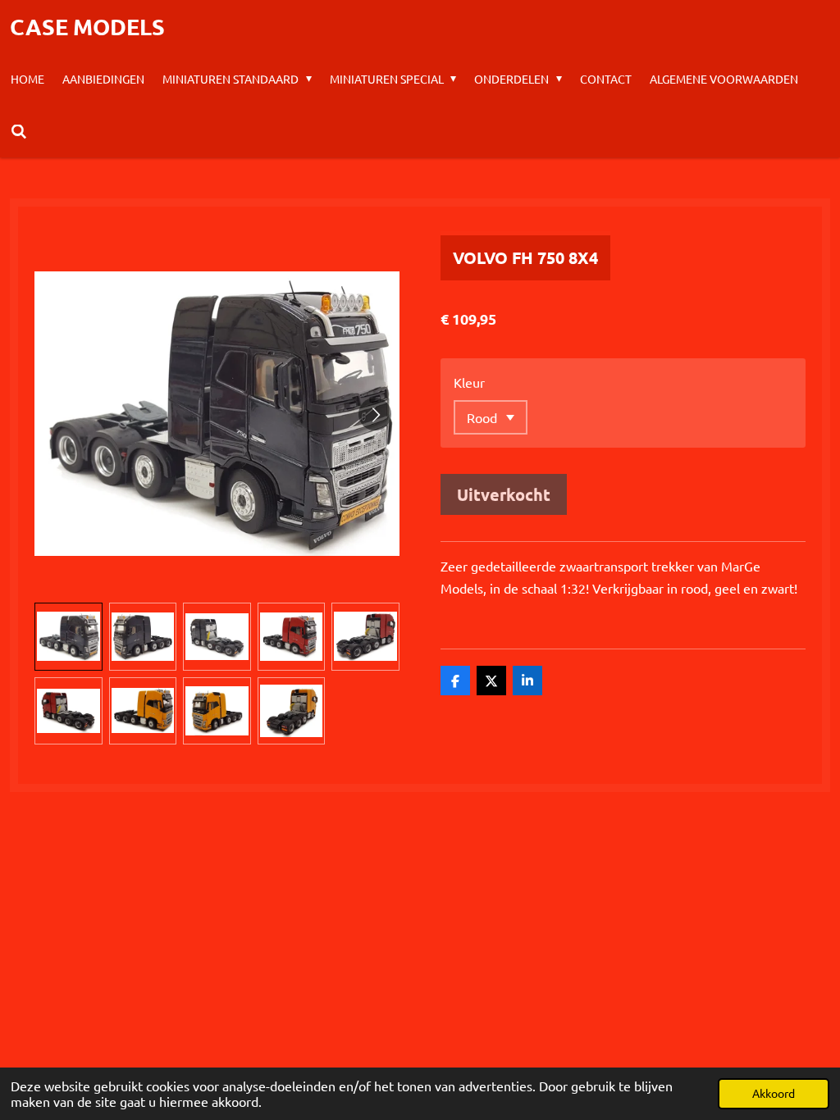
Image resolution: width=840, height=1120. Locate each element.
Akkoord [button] (773, 1093)
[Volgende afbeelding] (374, 414)
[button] (68, 637)
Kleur (469, 382)
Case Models (87, 26)
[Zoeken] (19, 131)
